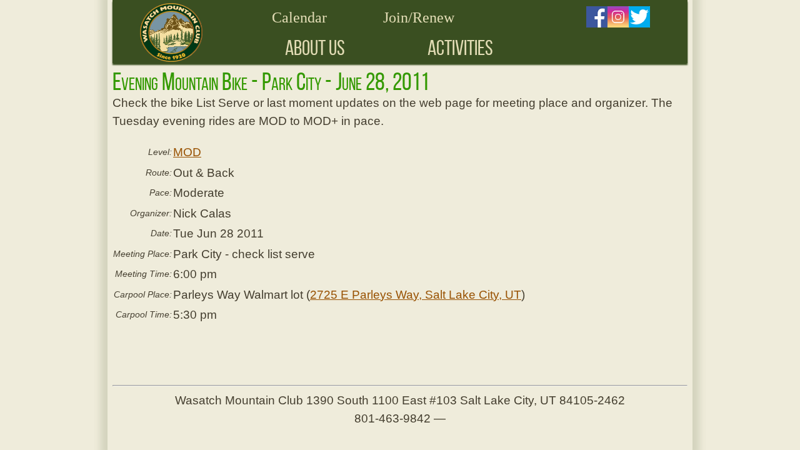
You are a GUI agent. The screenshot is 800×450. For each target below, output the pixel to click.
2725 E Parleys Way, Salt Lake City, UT (415, 294)
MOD (187, 152)
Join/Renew (418, 17)
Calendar (299, 17)
